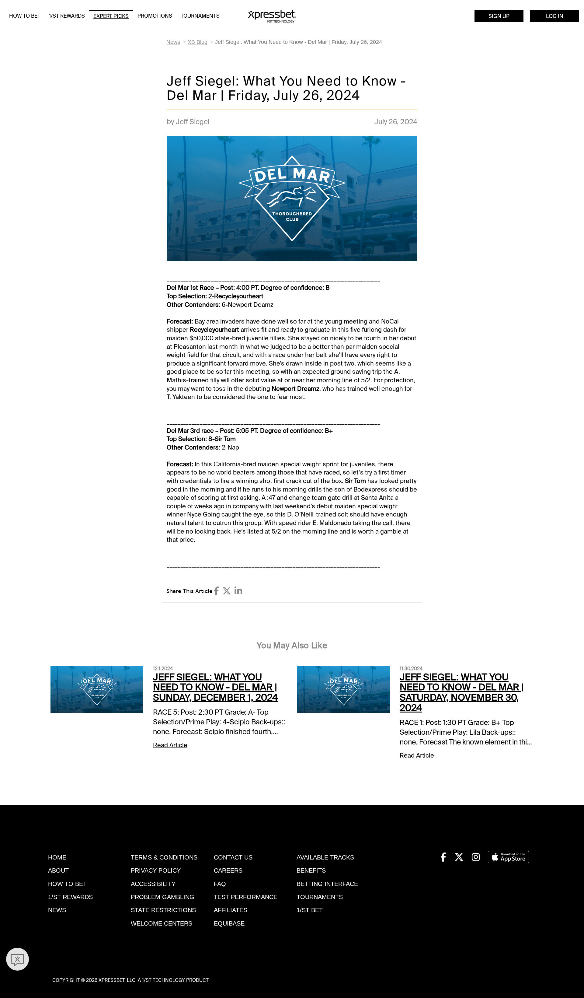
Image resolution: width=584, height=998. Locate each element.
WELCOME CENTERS (161, 923)
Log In (554, 16)
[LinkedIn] (238, 591)
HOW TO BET (67, 884)
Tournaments (200, 15)
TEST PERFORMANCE (245, 897)
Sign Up (498, 16)
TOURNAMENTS (320, 897)
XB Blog (197, 42)
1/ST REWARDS (70, 897)
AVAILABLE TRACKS (325, 857)
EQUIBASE (229, 923)
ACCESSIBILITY (153, 884)
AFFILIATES (230, 910)
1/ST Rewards (67, 15)
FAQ (220, 884)
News (173, 42)
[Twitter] (226, 591)
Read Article (170, 745)
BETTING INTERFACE (327, 884)
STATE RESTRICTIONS (163, 910)
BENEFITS (311, 870)
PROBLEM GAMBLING (162, 897)
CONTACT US (233, 857)
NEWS (57, 910)
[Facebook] (216, 591)
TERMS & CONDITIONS (164, 857)
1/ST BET (310, 910)
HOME (57, 857)
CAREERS (228, 870)
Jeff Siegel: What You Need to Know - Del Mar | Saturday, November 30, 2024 (462, 692)
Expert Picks (111, 16)
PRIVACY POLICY (156, 870)
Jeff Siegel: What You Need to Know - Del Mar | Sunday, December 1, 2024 (215, 687)
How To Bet (24, 15)
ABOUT (58, 870)
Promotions (154, 15)
